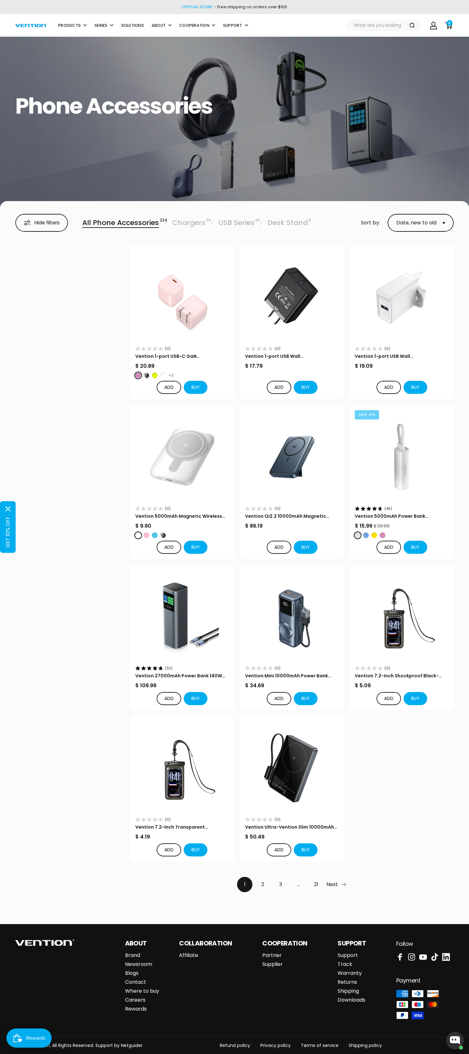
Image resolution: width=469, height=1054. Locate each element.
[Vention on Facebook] (400, 957)
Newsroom (138, 964)
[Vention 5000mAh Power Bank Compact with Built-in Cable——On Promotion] (402, 457)
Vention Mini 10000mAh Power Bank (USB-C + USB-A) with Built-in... (286, 676)
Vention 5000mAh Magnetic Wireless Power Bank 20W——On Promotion (178, 516)
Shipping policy (365, 1045)
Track (345, 964)
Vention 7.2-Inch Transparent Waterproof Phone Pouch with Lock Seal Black (182, 827)
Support (348, 955)
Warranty (350, 973)
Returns (347, 982)
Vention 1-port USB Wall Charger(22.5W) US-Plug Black (280, 356)
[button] (195, 387)
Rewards (136, 1009)
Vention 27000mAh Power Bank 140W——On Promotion (178, 676)
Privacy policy (275, 1045)
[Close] (8, 508)
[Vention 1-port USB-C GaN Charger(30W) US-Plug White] (182, 297)
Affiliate (188, 955)
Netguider (132, 1045)
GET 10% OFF (7, 532)
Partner (272, 955)
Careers (135, 1000)
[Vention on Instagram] (411, 957)
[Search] (412, 25)
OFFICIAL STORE (197, 7)
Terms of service (320, 1045)
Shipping (348, 991)
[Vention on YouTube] (423, 957)
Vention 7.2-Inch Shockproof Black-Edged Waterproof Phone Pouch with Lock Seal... (398, 676)
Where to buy (142, 991)
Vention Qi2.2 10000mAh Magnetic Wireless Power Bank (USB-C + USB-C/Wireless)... (286, 516)
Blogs (131, 973)
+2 (171, 375)
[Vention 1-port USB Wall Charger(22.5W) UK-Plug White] (402, 297)
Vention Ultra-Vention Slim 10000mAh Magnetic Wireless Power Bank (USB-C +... (289, 827)
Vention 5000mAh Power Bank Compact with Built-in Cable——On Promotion (396, 516)
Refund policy (235, 1045)
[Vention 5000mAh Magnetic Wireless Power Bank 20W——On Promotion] (182, 457)
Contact (135, 982)
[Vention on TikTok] (434, 957)
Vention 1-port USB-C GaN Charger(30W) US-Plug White (169, 356)
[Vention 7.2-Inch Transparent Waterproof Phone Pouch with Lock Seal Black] (182, 768)
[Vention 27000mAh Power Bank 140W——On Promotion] (182, 617)
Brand (132, 955)
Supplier (272, 964)
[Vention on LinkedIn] (446, 957)
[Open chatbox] (455, 1041)
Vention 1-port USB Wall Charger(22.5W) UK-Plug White (391, 356)
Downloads (351, 1000)
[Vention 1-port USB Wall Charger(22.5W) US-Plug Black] (292, 297)
